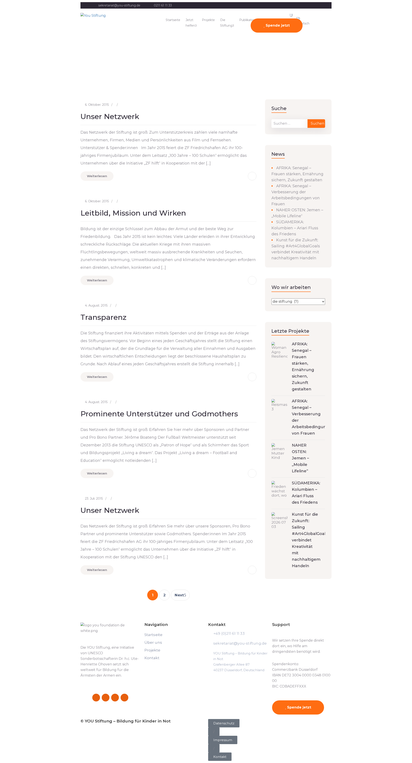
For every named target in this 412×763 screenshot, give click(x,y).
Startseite (173, 20)
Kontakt (151, 658)
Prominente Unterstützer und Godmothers (159, 413)
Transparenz (103, 317)
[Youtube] (124, 697)
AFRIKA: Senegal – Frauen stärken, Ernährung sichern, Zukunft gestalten (297, 174)
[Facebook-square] (96, 697)
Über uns (153, 642)
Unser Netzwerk (109, 116)
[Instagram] (105, 697)
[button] (214, 731)
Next (179, 595)
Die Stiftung (226, 22)
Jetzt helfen (190, 22)
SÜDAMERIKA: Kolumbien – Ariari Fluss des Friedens (294, 228)
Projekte (208, 20)
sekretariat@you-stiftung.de (119, 5)
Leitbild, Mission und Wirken (133, 213)
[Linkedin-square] (115, 697)
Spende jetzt (277, 25)
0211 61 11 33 (163, 5)
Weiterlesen (97, 176)
